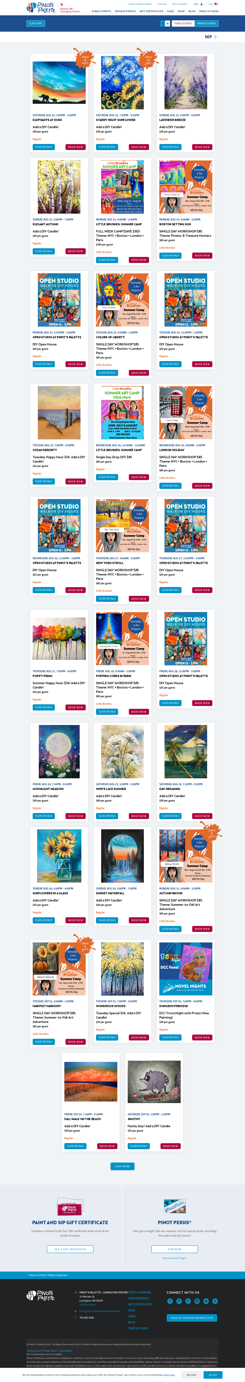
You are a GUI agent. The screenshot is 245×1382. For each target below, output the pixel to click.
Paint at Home (208, 11)
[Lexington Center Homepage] (41, 7)
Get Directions (88, 1304)
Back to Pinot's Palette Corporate (49, 1275)
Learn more (169, 1375)
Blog (192, 11)
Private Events (125, 11)
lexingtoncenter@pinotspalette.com (100, 1311)
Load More (122, 1166)
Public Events (101, 11)
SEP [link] (209, 37)
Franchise (162, 4)
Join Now (174, 1249)
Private (206, 23)
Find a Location (179, 4)
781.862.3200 (87, 1317)
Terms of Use (33, 1350)
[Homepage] (50, 1296)
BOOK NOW (75, 147)
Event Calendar (139, 1292)
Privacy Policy (50, 1350)
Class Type (35, 23)
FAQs (170, 11)
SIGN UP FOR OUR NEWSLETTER (192, 1318)
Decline (191, 1375)
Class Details (43, 146)
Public (183, 23)
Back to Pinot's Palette (141, 4)
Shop (181, 11)
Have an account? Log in (174, 1258)
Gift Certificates (151, 11)
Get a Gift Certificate (70, 1249)
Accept (213, 1375)
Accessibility (65, 1350)
